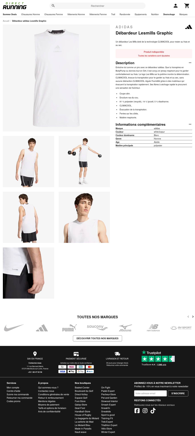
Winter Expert (108, 432)
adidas (124, 27)
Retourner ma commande (19, 397)
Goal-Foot (80, 408)
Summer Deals (10, 14)
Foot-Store (80, 401)
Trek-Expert (107, 421)
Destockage (169, 14)
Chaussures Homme (30, 14)
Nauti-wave (80, 432)
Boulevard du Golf (84, 391)
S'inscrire (178, 393)
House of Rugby (83, 414)
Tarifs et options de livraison (52, 408)
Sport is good (108, 414)
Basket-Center (82, 387)
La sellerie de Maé (84, 421)
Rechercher (97, 6)
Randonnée (125, 14)
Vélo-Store (106, 428)
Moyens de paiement (48, 404)
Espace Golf (81, 397)
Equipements (141, 14)
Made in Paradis (83, 428)
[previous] (188, 317)
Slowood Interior (109, 401)
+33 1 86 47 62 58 (35, 372)
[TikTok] (153, 411)
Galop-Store (81, 404)
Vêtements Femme (98, 14)
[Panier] (187, 6)
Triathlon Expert (109, 425)
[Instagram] (145, 411)
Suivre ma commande (18, 394)
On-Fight (105, 387)
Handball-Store (82, 411)
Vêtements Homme (76, 14)
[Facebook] (137, 411)
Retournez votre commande (117, 365)
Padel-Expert (107, 391)
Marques (183, 14)
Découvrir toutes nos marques (97, 338)
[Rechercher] (53, 6)
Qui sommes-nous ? (48, 387)
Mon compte (13, 387)
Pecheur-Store (108, 394)
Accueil (6, 20)
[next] (193, 317)
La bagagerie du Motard (87, 418)
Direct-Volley (81, 394)
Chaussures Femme (53, 14)
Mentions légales (46, 401)
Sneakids (106, 411)
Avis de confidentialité (49, 411)
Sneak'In (105, 408)
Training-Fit (107, 418)
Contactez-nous (35, 363)
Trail (113, 14)
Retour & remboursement (51, 397)
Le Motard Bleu (82, 425)
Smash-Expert (108, 404)
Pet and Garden (109, 397)
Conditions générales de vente (53, 394)
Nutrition (155, 14)
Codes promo (13, 401)
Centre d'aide (13, 391)
